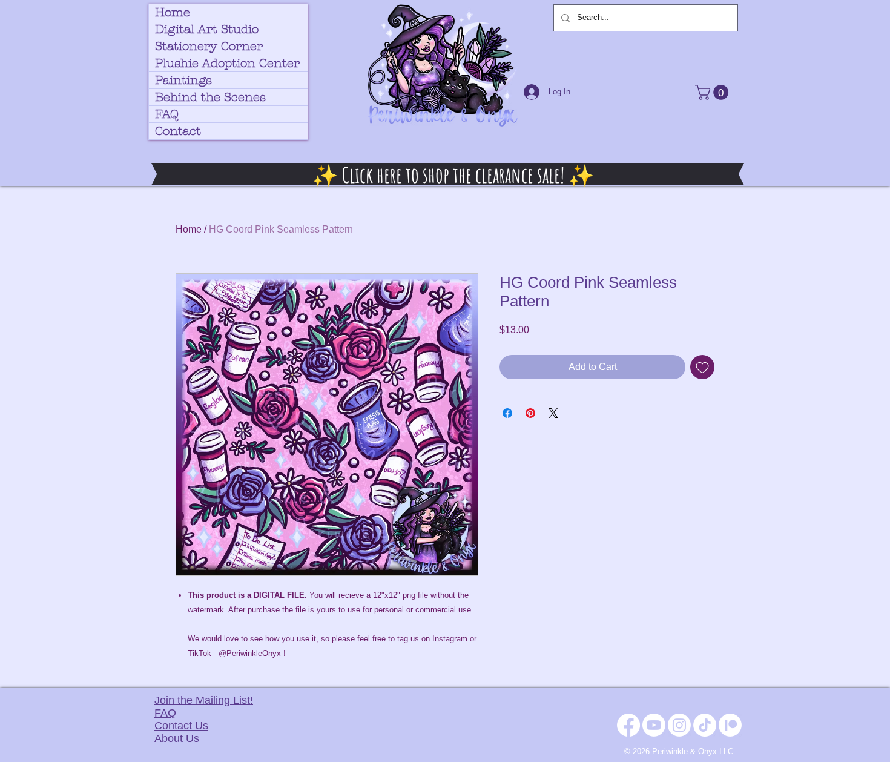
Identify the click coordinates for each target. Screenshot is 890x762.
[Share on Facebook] (507, 413)
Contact (178, 131)
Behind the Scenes (210, 97)
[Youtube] (653, 725)
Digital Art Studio (207, 29)
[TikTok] (704, 725)
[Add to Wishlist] (702, 367)
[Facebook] (628, 725)
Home (172, 12)
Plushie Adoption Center (227, 63)
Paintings (183, 80)
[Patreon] (730, 725)
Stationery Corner (209, 46)
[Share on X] (553, 413)
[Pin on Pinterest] (530, 413)
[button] (713, 92)
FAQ (167, 114)
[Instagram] (679, 725)
